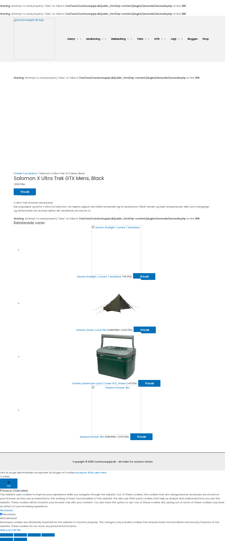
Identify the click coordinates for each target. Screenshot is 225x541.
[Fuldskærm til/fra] (34, 535)
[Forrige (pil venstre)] (6, 539)
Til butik (24, 192)
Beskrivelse (27, 195)
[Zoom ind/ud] (48, 535)
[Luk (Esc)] (6, 535)
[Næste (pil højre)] (20, 539)
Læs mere (100, 472)
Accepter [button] (81, 472)
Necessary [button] (6, 510)
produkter (31, 173)
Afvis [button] (90, 472)
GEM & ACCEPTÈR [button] (10, 530)
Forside (18, 173)
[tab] (116, 195)
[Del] (20, 535)
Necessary (9, 514)
